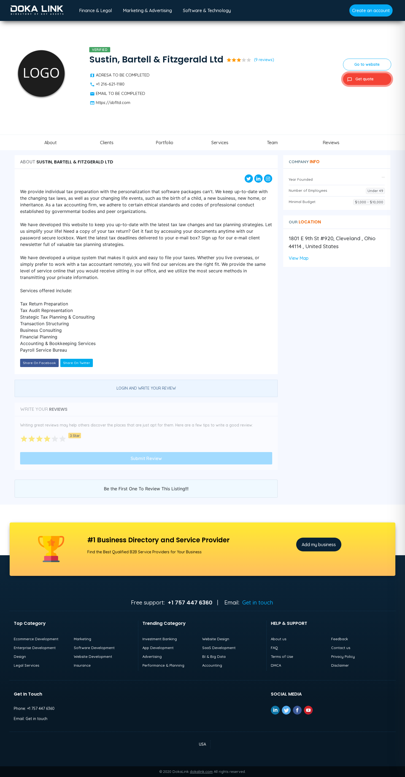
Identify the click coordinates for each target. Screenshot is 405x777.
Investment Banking (159, 639)
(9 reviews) (264, 59)
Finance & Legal (95, 10)
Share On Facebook (39, 363)
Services (219, 142)
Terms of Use (282, 656)
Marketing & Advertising (147, 10)
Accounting (212, 665)
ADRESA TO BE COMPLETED (123, 75)
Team (272, 142)
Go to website (367, 64)
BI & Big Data (214, 656)
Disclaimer (340, 665)
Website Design (215, 639)
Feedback (339, 639)
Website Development (93, 656)
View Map (299, 258)
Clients (107, 142)
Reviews (331, 142)
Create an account (371, 10)
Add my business (319, 544)
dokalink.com (201, 771)
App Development (158, 647)
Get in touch (257, 602)
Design (20, 656)
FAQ (274, 647)
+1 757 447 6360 (41, 708)
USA (202, 744)
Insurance (82, 665)
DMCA (276, 665)
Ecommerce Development (36, 639)
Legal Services (26, 665)
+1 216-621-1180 (110, 84)
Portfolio (164, 142)
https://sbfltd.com (113, 102)
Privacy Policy (343, 656)
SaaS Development (219, 647)
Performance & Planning (163, 665)
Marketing (82, 639)
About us (278, 639)
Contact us (340, 647)
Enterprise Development (35, 647)
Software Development (94, 647)
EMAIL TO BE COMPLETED (120, 93)
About (50, 142)
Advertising (152, 656)
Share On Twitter (76, 363)
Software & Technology (207, 10)
